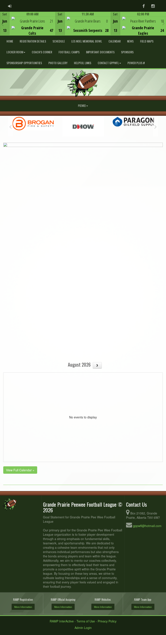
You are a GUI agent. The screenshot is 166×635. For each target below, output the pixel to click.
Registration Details (33, 41)
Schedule (59, 41)
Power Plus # (136, 62)
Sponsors (127, 52)
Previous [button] (2, 24)
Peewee (82, 106)
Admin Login (83, 627)
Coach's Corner (42, 52)
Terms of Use (86, 621)
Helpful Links (82, 62)
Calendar (115, 41)
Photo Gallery (57, 62)
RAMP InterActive (62, 621)
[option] (27, 23)
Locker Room (14, 52)
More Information (23, 607)
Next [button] (163, 23)
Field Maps (146, 41)
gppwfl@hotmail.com (147, 526)
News (130, 41)
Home (9, 41)
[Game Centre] (27, 27)
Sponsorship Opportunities (24, 62)
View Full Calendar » (20, 470)
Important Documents (100, 52)
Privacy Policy (107, 621)
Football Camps (69, 52)
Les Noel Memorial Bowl (86, 41)
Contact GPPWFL (108, 62)
